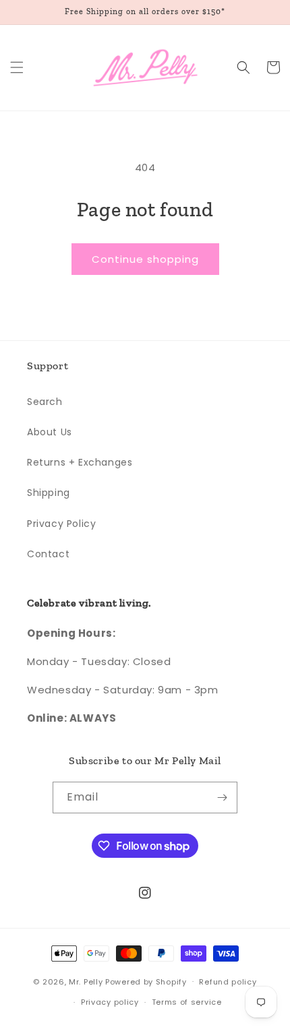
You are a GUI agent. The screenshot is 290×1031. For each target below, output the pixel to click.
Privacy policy (110, 1002)
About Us (49, 432)
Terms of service (187, 1002)
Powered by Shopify (146, 981)
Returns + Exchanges (79, 462)
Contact (48, 554)
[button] (17, 67)
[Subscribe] (222, 797)
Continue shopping (145, 259)
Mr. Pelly (86, 981)
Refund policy (227, 981)
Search (45, 401)
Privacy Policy (61, 523)
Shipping (48, 492)
